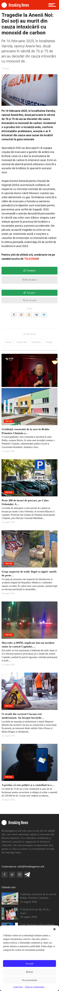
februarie (36, 342)
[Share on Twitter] (44, 315)
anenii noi (21, 342)
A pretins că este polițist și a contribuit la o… (28, 784)
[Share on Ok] (29, 315)
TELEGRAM (31, 258)
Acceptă (29, 963)
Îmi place (31, 270)
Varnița (49, 342)
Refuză (29, 972)
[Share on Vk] (36, 315)
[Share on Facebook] (14, 315)
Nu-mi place (31, 280)
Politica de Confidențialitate (34, 987)
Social (8, 342)
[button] (54, 929)
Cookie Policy (18, 987)
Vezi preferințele (29, 980)
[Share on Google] (21, 315)
